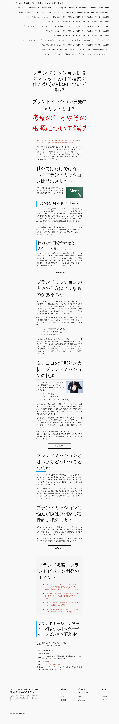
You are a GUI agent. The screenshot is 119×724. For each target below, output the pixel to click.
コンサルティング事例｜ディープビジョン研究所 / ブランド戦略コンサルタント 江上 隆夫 (77, 22)
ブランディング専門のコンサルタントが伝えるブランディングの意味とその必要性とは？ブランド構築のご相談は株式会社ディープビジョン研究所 (62, 586)
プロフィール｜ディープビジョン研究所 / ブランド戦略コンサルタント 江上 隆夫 (81, 35)
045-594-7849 (47, 661)
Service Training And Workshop (38, 17)
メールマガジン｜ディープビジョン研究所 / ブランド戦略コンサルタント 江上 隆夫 (52, 40)
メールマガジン (59, 446)
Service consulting (68, 12)
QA (50, 12)
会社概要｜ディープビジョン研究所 (97, 40)
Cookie (100, 8)
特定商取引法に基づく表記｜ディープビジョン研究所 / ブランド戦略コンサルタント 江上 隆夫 (76, 45)
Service (56, 12)
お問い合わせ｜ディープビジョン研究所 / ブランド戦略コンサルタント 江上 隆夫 (81, 17)
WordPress (22, 713)
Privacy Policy (41, 12)
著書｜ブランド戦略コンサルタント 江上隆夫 (58, 49)
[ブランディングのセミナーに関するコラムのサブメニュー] (109, 54)
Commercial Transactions (77, 8)
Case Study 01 (33, 8)
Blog (23, 8)
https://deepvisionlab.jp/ (51, 664)
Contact (93, 8)
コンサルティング (59, 272)
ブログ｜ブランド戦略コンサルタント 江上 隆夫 (92, 26)
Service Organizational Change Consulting (93, 12)
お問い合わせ (59, 548)
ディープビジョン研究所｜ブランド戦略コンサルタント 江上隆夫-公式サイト (40, 3)
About (17, 8)
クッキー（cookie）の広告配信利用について (94, 49)
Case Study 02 (46, 8)
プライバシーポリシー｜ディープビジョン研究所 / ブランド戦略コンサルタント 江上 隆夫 (77, 31)
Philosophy (29, 12)
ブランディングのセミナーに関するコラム (93, 54)
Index (107, 8)
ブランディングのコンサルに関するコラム (60, 54)
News (21, 12)
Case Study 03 (60, 8)
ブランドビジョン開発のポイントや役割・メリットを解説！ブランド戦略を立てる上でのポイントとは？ (62, 596)
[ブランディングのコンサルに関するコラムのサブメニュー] (75, 54)
